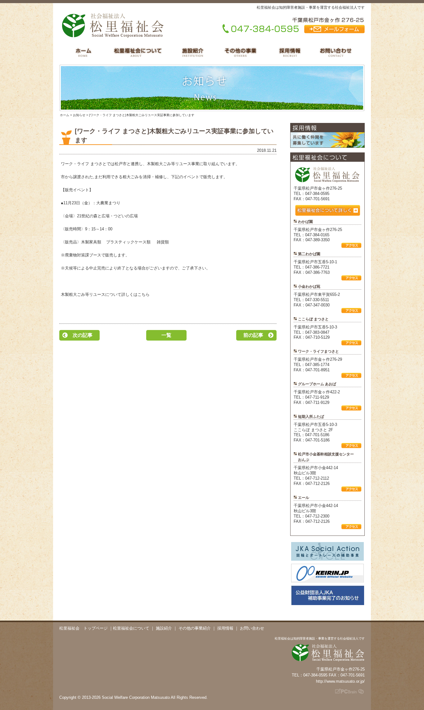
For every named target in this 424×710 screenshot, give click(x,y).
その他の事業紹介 (194, 628)
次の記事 (82, 335)
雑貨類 (163, 242)
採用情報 (225, 628)
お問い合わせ (252, 628)
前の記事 (253, 335)
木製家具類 (91, 242)
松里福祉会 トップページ (83, 628)
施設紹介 (164, 628)
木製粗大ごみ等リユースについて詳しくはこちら (105, 294)
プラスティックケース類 (129, 242)
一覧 (166, 335)
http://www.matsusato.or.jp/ (340, 681)
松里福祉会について (131, 628)
